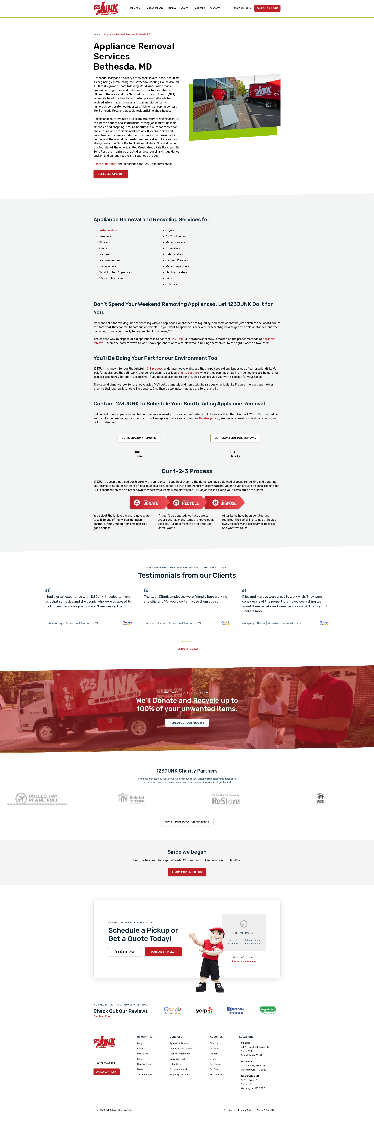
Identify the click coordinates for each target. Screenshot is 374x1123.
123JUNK (177, 339)
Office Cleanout (178, 1069)
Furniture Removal (180, 1054)
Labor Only (175, 1064)
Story (213, 1059)
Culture (214, 1048)
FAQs (140, 1059)
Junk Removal (177, 1059)
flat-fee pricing (209, 418)
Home (97, 34)
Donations (142, 1054)
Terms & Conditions (267, 1110)
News (140, 1069)
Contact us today (105, 164)
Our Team (215, 1069)
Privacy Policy (246, 1110)
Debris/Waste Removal (182, 1048)
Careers (141, 1048)
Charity (214, 1043)
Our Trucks (215, 1064)
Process (214, 1054)
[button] (182, 641)
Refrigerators (108, 230)
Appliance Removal (180, 1043)
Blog (139, 1043)
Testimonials (217, 1074)
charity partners (189, 372)
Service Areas (144, 1074)
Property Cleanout (180, 1074)
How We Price (144, 1064)
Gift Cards (229, 1110)
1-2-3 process (153, 368)
